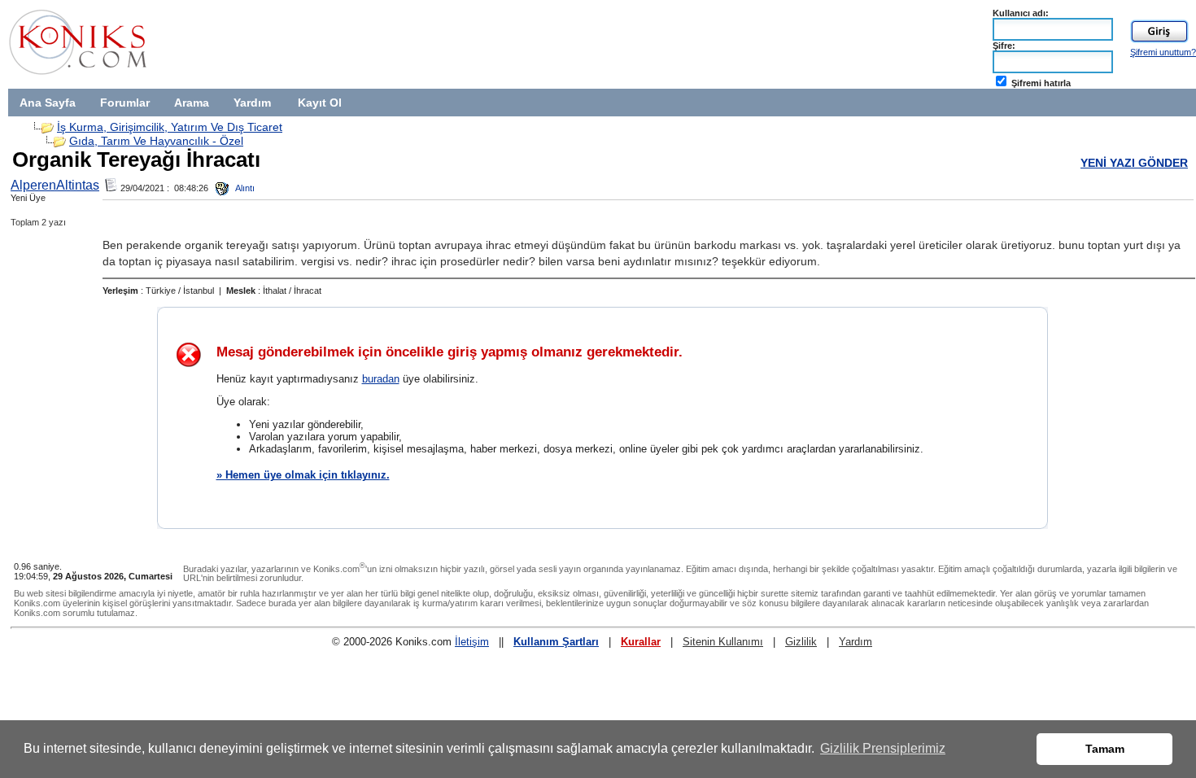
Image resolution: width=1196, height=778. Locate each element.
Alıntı (244, 188)
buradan (380, 379)
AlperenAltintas (55, 185)
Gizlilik (801, 642)
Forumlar (125, 102)
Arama (191, 102)
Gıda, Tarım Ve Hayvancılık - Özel (156, 140)
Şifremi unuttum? (1163, 52)
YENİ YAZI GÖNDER (1134, 162)
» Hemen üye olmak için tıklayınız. (303, 475)
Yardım (252, 102)
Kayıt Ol (320, 102)
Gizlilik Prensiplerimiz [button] (882, 748)
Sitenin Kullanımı (723, 642)
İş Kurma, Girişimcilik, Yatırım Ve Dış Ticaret (169, 126)
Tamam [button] (1104, 748)
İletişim (472, 642)
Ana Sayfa (48, 102)
